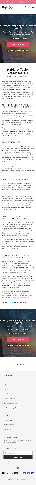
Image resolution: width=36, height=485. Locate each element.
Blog (4, 384)
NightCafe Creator (14, 479)
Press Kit (6, 394)
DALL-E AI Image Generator (12, 408)
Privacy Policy (7, 420)
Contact (6, 389)
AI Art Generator (11, 442)
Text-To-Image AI (9, 398)
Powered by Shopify (25, 479)
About (5, 380)
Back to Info (19, 364)
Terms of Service (8, 425)
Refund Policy (7, 429)
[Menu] (33, 7)
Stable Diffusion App (10, 403)
